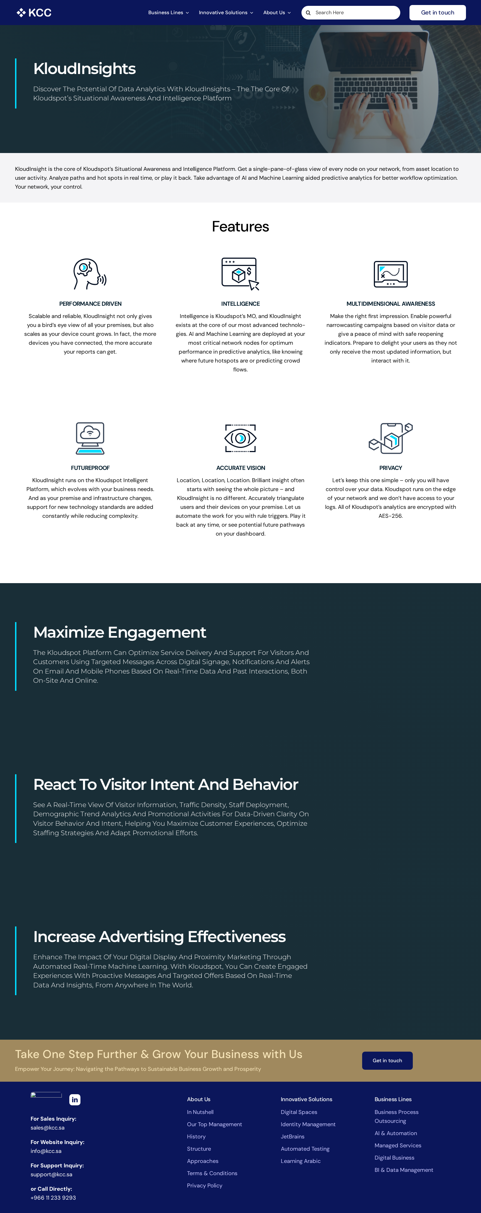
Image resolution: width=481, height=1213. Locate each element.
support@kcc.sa (51, 1174)
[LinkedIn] (74, 1099)
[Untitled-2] (34, 8)
